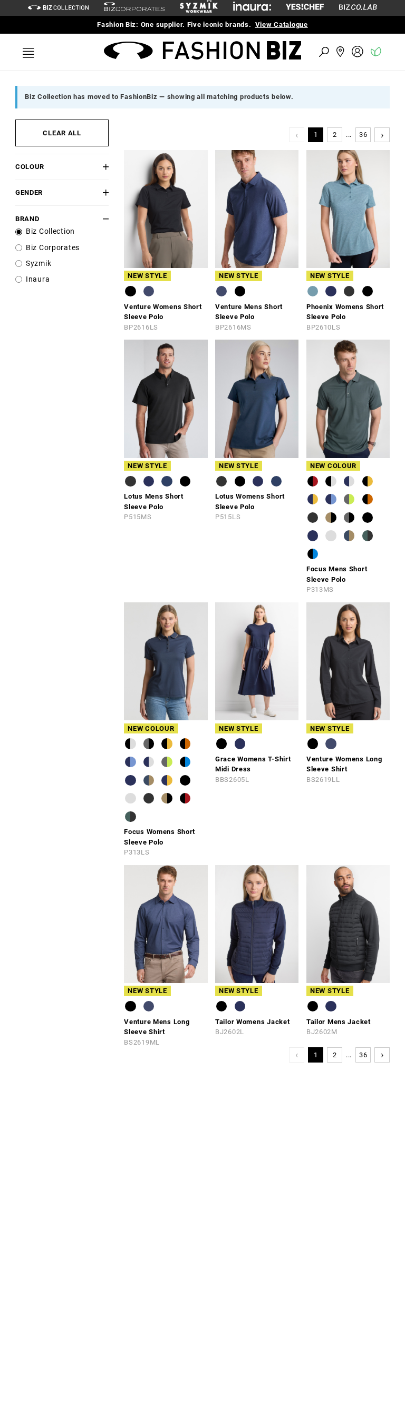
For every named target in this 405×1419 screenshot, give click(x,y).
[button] (101, 167)
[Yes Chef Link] (305, 8)
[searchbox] (266, 51)
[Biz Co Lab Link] (358, 8)
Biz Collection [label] (50, 231)
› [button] (382, 134)
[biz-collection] (58, 8)
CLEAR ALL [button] (62, 133)
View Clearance (298, 24)
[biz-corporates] (134, 8)
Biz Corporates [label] (53, 247)
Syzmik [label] (38, 263)
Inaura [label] (38, 279)
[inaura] (252, 8)
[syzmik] (199, 8)
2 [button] (335, 134)
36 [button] (363, 134)
